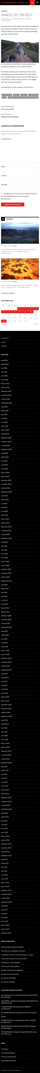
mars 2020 (4, 647)
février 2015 (5, 883)
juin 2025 (4, 414)
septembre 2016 (6, 809)
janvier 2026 (5, 387)
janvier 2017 (5, 794)
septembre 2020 (6, 627)
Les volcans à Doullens (8, 978)
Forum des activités (7, 108)
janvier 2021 (5, 612)
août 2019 (4, 674)
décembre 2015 (6, 844)
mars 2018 (4, 739)
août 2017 (4, 766)
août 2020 (4, 631)
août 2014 (4, 906)
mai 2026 (4, 372)
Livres (3, 342)
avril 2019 (4, 689)
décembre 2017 (6, 751)
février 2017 (5, 790)
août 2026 (4, 360)
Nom (3, 166)
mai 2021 (4, 596)
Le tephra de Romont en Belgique (12, 970)
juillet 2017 (5, 770)
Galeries (9, 219)
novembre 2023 (6, 484)
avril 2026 (4, 376)
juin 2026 (4, 368)
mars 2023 (4, 515)
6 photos (14, 245)
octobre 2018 (5, 712)
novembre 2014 (6, 894)
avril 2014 (4, 917)
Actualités (5, 338)
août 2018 (4, 720)
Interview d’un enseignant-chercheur (13, 951)
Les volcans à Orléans (8, 982)
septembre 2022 (6, 538)
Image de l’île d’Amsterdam (10, 115)
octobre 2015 (5, 852)
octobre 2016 (5, 805)
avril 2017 (4, 782)
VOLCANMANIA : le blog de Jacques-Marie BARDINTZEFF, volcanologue (15, 2)
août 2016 (4, 813)
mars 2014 (4, 921)
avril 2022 (4, 554)
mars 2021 (4, 604)
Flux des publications (8, 1053)
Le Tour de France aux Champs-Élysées (14, 959)
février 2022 (5, 561)
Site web (4, 184)
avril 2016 (4, 828)
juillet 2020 (5, 635)
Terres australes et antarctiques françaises (23, 97)
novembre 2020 (6, 619)
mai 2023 (4, 507)
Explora (3, 1016)
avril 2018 (4, 736)
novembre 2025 (6, 395)
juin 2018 (4, 728)
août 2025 (4, 407)
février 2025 (5, 430)
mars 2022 (4, 558)
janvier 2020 (5, 654)
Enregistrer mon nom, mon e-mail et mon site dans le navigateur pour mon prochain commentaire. (19, 196)
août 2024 (4, 453)
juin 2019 (4, 681)
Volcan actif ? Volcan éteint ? (10, 966)
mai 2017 (4, 778)
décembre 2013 (6, 933)
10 (31, 312)
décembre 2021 (6, 569)
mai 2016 (4, 824)
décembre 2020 (6, 616)
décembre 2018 (6, 705)
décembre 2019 (6, 658)
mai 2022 (4, 550)
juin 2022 (4, 546)
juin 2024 (4, 461)
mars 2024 (4, 469)
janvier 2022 (5, 565)
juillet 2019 (5, 677)
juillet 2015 (5, 863)
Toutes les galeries (8, 293)
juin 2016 (4, 821)
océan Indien (33, 95)
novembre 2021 (6, 573)
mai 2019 (4, 685)
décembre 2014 (6, 890)
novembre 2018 (6, 708)
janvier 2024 (5, 476)
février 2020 (5, 650)
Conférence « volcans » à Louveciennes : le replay (17, 955)
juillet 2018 (5, 724)
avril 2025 (4, 422)
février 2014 (5, 925)
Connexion (4, 1049)
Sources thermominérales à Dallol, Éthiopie (16, 285)
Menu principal (37, 2)
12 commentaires (23, 287)
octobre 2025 (5, 399)
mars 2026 (4, 380)
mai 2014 (4, 913)
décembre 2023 (6, 480)
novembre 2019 (6, 662)
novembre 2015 (6, 848)
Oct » (36, 324)
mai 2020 (4, 643)
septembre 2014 (6, 902)
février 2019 (5, 697)
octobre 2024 (5, 445)
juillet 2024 (5, 457)
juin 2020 (4, 639)
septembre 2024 (6, 449)
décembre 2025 (6, 391)
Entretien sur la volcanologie (10, 962)
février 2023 (5, 519)
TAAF (4, 97)
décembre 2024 (6, 438)
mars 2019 (4, 693)
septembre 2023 (6, 492)
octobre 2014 (5, 898)
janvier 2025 (5, 434)
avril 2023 (4, 511)
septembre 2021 (6, 581)
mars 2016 (4, 832)
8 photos (14, 281)
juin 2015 (4, 867)
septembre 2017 (6, 763)
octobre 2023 (5, 488)
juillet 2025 (5, 411)
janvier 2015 (5, 886)
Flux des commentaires (8, 1057)
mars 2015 (4, 879)
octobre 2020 (5, 623)
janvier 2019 (5, 701)
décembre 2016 (6, 797)
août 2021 (4, 585)
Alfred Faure (7, 95)
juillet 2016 (5, 817)
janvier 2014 (5, 929)
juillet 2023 (5, 499)
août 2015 (4, 859)
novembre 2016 (6, 801)
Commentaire (6, 139)
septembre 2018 (6, 716)
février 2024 (5, 472)
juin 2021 (4, 592)
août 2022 (4, 542)
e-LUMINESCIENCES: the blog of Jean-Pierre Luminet (19, 1012)
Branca (16, 95)
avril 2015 (4, 875)
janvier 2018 (5, 747)
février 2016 (5, 836)
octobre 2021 (5, 577)
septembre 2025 (6, 403)
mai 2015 (4, 871)
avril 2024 (4, 465)
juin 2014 (4, 910)
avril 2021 (4, 600)
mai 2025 (4, 418)
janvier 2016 (5, 840)
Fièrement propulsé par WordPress (11, 1070)
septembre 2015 (6, 855)
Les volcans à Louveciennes (10, 974)
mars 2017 (4, 786)
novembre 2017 (6, 755)
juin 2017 (4, 774)
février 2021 (5, 608)
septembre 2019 (6, 670)
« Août (4, 324)
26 (4, 321)
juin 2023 (4, 503)
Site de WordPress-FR (8, 1061)
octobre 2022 (5, 534)
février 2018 (5, 743)
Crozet (24, 95)
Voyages (4, 11)
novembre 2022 (6, 530)
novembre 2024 (6, 441)
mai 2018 (4, 732)
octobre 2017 (5, 759)
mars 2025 (4, 426)
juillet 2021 (5, 588)
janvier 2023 (5, 523)
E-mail (4, 175)
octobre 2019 (5, 666)
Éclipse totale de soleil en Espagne (12, 947)
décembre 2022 (6, 527)
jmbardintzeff (19, 19)
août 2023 (4, 496)
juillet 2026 (5, 364)
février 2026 (5, 383)
